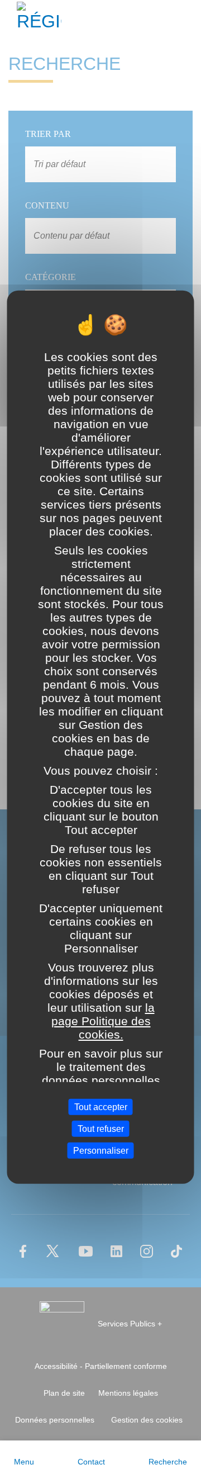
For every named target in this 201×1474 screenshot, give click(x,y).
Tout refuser (101, 1128)
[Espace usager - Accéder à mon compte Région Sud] (185, 19)
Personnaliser (100, 1150)
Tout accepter (100, 1106)
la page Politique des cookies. (102, 1021)
